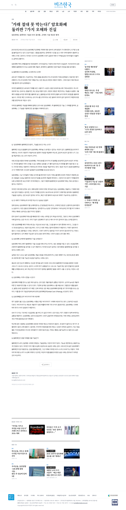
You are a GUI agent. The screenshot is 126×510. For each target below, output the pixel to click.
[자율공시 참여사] (115, 502)
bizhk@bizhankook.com (80, 503)
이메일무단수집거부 (61, 495)
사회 (81, 11)
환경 (87, 11)
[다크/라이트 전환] (12, 5)
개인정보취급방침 (50, 495)
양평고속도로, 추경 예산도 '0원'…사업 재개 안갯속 (93, 91)
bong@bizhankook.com (18, 380)
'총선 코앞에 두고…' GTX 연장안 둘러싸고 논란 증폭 (93, 129)
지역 (93, 11)
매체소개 (19, 495)
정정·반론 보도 (81, 495)
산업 (39, 11)
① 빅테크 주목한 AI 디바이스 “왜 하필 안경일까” (92, 201)
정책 (57, 11)
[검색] (15, 4)
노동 (63, 11)
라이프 (99, 11)
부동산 (51, 11)
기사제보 (33, 495)
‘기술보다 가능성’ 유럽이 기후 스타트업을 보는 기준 (94, 183)
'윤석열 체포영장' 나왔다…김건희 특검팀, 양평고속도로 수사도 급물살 (92, 72)
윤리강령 (26, 495)
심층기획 (32, 11)
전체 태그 (94, 495)
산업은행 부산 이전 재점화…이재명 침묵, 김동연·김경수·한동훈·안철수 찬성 (93, 111)
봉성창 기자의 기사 (17, 422)
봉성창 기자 (15, 39)
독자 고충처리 (40, 495)
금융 (45, 11)
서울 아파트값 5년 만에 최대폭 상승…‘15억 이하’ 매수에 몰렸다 (94, 149)
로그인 (112, 4)
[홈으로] (11, 497)
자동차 (75, 11)
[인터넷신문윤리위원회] (113, 495)
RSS (88, 495)
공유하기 (47, 364)
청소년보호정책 (72, 495)
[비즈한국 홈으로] (63, 5)
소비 (69, 11)
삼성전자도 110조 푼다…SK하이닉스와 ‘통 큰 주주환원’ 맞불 (94, 165)
